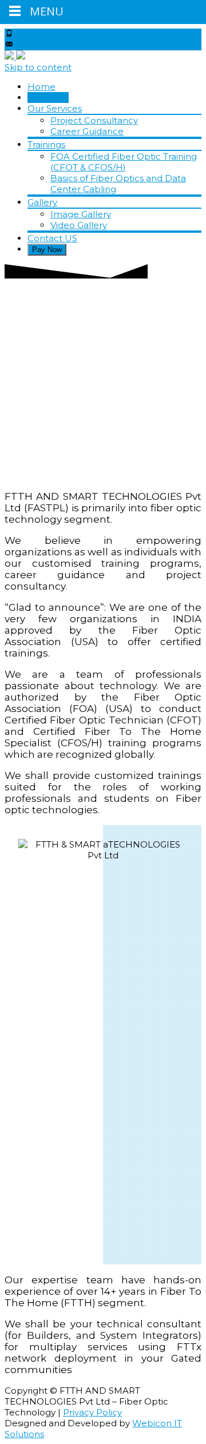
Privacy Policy (92, 1412)
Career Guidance (87, 131)
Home (41, 86)
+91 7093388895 (52, 34)
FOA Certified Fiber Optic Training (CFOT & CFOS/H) (123, 162)
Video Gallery (78, 225)
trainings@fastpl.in (55, 44)
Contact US (52, 238)
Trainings (46, 144)
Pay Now (47, 249)
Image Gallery (80, 214)
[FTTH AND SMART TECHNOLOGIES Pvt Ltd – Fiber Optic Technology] (15, 56)
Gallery (42, 202)
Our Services (54, 108)
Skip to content (38, 67)
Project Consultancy (94, 120)
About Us (48, 97)
